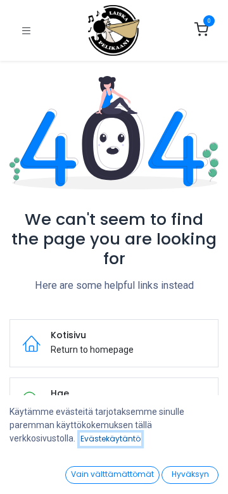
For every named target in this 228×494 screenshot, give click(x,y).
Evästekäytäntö (110, 438)
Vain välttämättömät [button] (112, 474)
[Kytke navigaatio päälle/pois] (26, 31)
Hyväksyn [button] (190, 474)
